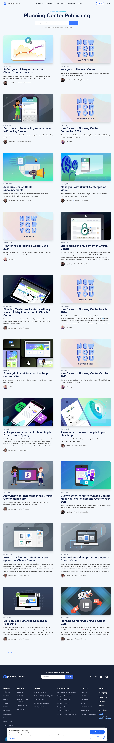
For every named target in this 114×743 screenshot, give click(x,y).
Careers (83, 696)
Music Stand (7, 721)
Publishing (6, 710)
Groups (5, 703)
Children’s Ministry (40, 692)
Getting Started (22, 705)
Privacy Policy (85, 710)
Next (11, 652)
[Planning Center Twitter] (90, 676)
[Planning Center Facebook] (96, 676)
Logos (83, 703)
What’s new (71, 3)
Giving (5, 699)
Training (20, 696)
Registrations (7, 714)
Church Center (8, 725)
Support (20, 692)
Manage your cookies (88, 714)
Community (21, 709)
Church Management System (43, 696)
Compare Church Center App (67, 714)
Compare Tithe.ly (63, 703)
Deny (97, 736)
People (5, 707)
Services (6, 718)
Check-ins (6, 696)
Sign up (100, 3)
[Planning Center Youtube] (106, 676)
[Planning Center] (12, 3)
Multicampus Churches (41, 703)
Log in (108, 3)
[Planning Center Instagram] (101, 676)
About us (84, 692)
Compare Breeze (62, 707)
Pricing (80, 3)
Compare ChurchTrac (64, 710)
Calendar (6, 692)
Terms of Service (86, 707)
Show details (12, 738)
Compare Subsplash (64, 696)
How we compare (63, 688)
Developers (85, 699)
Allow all (97, 732)
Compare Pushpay (63, 699)
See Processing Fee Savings (66, 692)
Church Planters (39, 699)
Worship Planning (39, 707)
